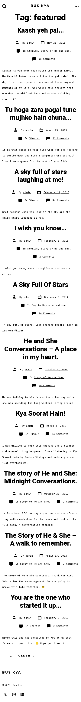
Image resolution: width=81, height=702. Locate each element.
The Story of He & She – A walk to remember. (40, 539)
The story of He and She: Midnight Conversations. (40, 477)
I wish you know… (40, 228)
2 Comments (46, 256)
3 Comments (70, 563)
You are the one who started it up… (40, 601)
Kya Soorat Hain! (40, 413)
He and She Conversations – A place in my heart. (40, 349)
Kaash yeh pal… (40, 30)
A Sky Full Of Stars (40, 285)
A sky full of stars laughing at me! (40, 176)
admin (30, 42)
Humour (34, 433)
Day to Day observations (49, 305)
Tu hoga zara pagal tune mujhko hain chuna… (40, 114)
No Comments (47, 58)
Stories (32, 50)
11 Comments (61, 138)
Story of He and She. (56, 50)
